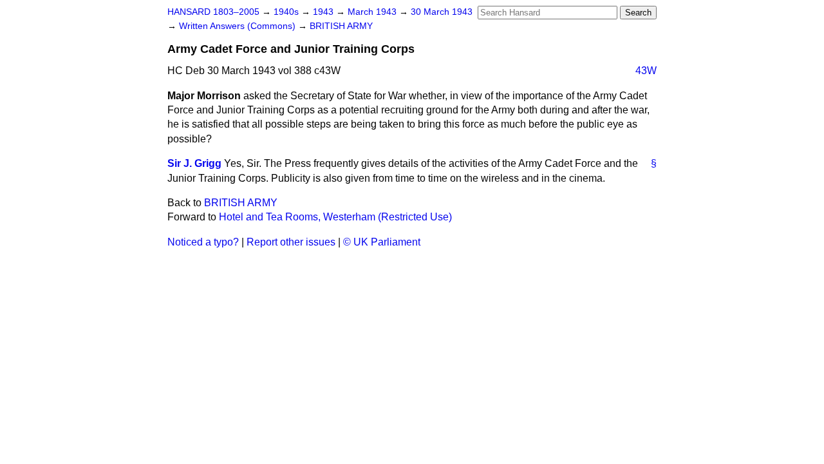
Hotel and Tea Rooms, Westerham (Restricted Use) (335, 216)
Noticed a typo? (203, 242)
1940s (287, 12)
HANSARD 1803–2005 (213, 12)
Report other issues (291, 242)
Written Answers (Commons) (238, 26)
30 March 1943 (442, 12)
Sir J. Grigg (194, 163)
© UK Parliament (381, 242)
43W (646, 70)
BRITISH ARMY (341, 26)
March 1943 (373, 12)
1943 (324, 12)
